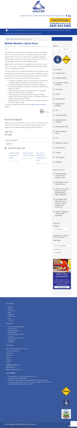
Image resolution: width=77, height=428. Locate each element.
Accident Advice (60, 73)
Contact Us (61, 16)
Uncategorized (60, 157)
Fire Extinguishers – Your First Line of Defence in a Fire (61, 175)
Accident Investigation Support (55, 30)
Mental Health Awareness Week (14, 155)
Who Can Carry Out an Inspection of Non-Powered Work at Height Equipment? (62, 191)
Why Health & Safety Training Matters (61, 183)
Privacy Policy (11, 316)
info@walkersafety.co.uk (60, 23)
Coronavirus (59, 89)
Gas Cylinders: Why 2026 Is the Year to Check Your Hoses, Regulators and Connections (61, 203)
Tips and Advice (60, 148)
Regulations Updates (61, 143)
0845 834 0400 (60, 26)
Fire (56, 110)
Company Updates (61, 78)
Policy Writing (11, 340)
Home (7, 39)
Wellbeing (58, 162)
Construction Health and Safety (61, 83)
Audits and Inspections (14, 330)
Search (55, 46)
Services (29, 16)
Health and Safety (60, 115)
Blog (55, 16)
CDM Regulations (12, 332)
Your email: (8, 135)
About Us (23, 16)
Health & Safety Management (17, 30)
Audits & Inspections (41, 30)
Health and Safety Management (16, 326)
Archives (56, 226)
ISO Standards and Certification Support (15, 33)
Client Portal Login (60, 20)
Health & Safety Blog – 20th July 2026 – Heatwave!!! (61, 213)
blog (12, 39)
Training (67, 30)
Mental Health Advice (62, 127)
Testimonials (37, 16)
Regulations (49, 16)
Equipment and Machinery (60, 104)
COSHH (57, 94)
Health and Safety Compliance (34, 33)
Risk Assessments (29, 30)
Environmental (59, 99)
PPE (56, 138)
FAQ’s (43, 16)
